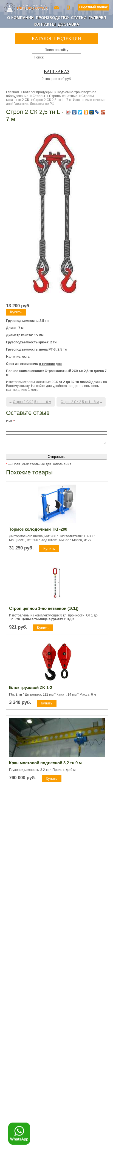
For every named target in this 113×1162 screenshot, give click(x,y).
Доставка (68, 24)
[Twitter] (80, 112)
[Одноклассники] (86, 112)
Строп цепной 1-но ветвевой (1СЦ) (43, 608)
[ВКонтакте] (74, 112)
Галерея (97, 17)
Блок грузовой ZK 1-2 (30, 687)
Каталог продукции (38, 92)
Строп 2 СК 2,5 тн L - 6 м (32, 402)
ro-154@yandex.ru (57, 7)
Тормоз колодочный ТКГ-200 (38, 529)
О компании (20, 17)
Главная (12, 92)
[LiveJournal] (97, 112)
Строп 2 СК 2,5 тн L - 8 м (80, 402)
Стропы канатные (63, 96)
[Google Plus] (103, 112)
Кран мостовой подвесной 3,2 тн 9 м (45, 762)
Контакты (45, 24)
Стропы (39, 96)
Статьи (78, 17)
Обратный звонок (93, 7)
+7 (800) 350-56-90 (69, 7)
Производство (52, 17)
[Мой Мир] (92, 112)
